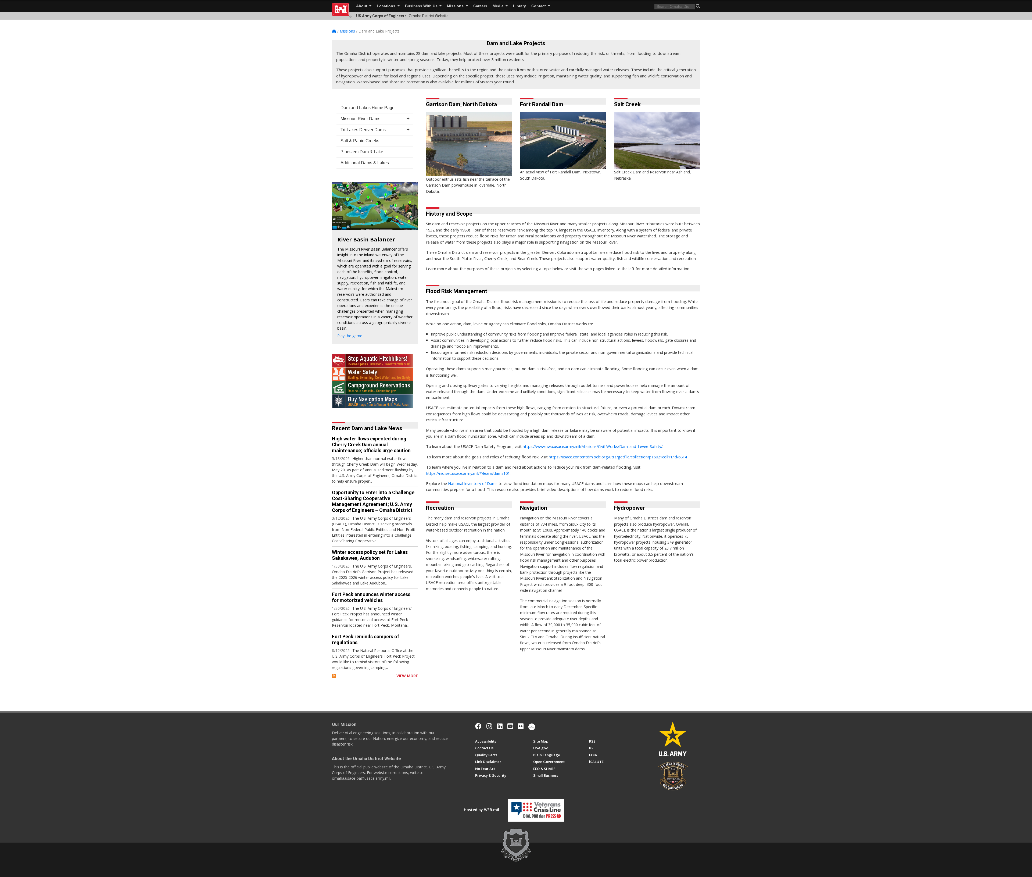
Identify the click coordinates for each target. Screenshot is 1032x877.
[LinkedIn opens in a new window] (500, 726)
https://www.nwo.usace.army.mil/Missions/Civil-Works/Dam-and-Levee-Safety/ (592, 446)
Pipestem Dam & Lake (362, 151)
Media (499, 6)
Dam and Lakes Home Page (368, 107)
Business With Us (422, 6)
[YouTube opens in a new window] (510, 726)
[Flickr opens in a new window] (521, 726)
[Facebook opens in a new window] (478, 726)
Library (519, 6)
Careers (480, 6)
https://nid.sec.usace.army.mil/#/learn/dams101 (468, 473)
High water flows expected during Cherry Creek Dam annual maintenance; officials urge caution (371, 444)
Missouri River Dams (360, 118)
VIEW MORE (407, 675)
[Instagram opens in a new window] (489, 726)
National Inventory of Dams (472, 483)
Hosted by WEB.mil (481, 809)
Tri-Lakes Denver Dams (363, 129)
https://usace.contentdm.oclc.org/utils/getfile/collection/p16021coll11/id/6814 (618, 456)
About (362, 6)
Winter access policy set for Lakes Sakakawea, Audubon (370, 555)
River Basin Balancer (366, 239)
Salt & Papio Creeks (360, 140)
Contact (539, 6)
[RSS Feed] (334, 675)
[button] (698, 6)
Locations (386, 6)
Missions (456, 6)
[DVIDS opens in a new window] (531, 726)
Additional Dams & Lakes (365, 163)
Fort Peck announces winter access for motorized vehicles (371, 597)
